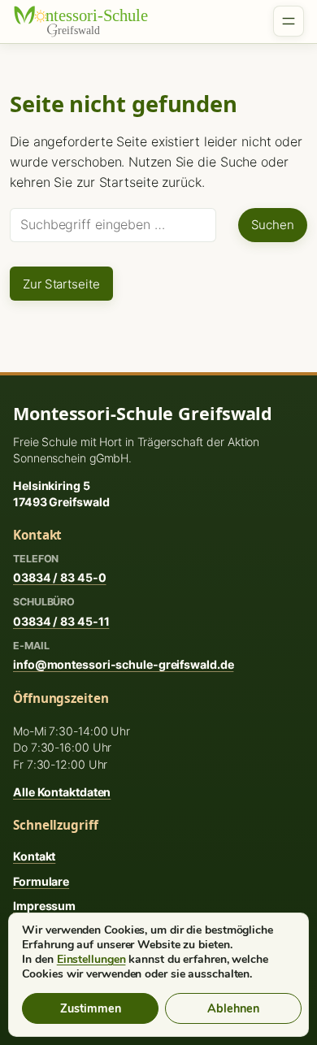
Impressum (44, 906)
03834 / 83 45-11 (61, 621)
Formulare (41, 881)
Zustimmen (90, 1008)
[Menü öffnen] (288, 21)
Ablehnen (233, 1008)
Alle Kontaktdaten (62, 792)
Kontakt (34, 856)
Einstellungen (91, 959)
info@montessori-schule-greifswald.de (123, 664)
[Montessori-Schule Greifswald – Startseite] (90, 21)
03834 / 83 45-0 (59, 577)
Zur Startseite (61, 284)
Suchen (272, 224)
